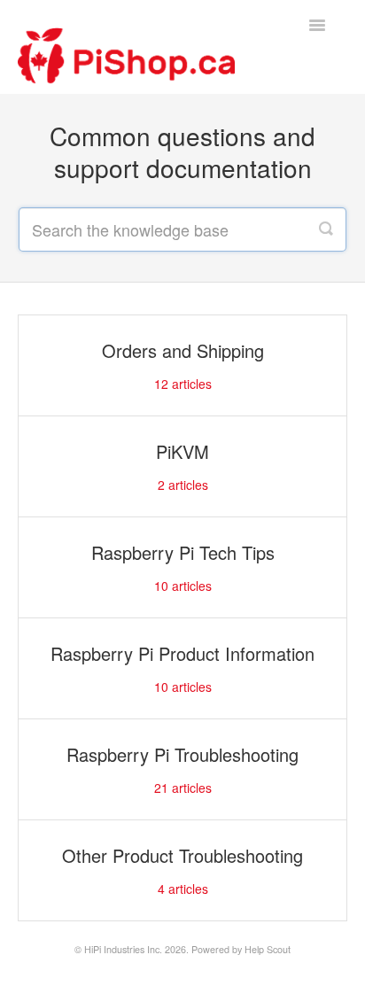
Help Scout (268, 949)
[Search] (326, 229)
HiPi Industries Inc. (123, 949)
